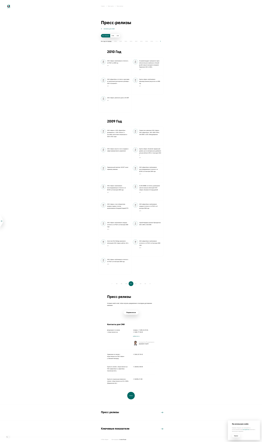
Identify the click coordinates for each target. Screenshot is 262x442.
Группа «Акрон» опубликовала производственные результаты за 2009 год (147, 85)
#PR (140, 174)
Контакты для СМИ (109, 29)
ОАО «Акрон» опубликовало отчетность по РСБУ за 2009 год (115, 66)
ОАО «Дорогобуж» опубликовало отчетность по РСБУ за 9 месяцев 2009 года (147, 247)
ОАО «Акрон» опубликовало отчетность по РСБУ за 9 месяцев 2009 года (115, 265)
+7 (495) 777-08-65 (138, 332)
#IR (108, 65)
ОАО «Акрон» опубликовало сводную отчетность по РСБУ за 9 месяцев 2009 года (115, 228)
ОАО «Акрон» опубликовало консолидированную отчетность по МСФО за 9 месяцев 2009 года (115, 191)
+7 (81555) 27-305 (137, 379)
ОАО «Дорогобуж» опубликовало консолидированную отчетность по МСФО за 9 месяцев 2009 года (147, 173)
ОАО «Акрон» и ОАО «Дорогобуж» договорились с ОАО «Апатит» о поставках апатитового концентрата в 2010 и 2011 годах (115, 136)
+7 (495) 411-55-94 (143, 330)
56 (107, 283)
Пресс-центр (111, 6)
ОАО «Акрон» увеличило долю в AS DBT (115, 103)
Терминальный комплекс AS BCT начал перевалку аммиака (115, 173)
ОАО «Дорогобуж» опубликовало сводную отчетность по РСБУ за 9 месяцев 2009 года (147, 210)
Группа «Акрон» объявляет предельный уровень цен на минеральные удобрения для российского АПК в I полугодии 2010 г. (147, 154)
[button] (159, 41)
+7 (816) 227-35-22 (138, 354)
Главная (103, 6)
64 (145, 283)
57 (112, 283)
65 (150, 283)
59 (121, 283)
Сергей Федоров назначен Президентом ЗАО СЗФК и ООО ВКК (147, 228)
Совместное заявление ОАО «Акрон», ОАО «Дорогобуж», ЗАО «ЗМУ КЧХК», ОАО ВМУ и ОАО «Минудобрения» (147, 136)
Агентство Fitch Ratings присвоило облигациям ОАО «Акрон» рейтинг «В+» (115, 247)
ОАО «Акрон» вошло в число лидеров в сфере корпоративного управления (115, 154)
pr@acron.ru (136, 336)
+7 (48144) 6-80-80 (138, 366)
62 (135, 283)
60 (126, 283)
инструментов (246, 429)
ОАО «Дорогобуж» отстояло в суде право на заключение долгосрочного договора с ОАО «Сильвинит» (115, 85)
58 (116, 283)
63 (140, 283)
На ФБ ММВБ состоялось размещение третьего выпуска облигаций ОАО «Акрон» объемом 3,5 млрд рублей (147, 191)
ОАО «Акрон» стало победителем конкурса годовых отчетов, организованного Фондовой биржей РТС (115, 210)
